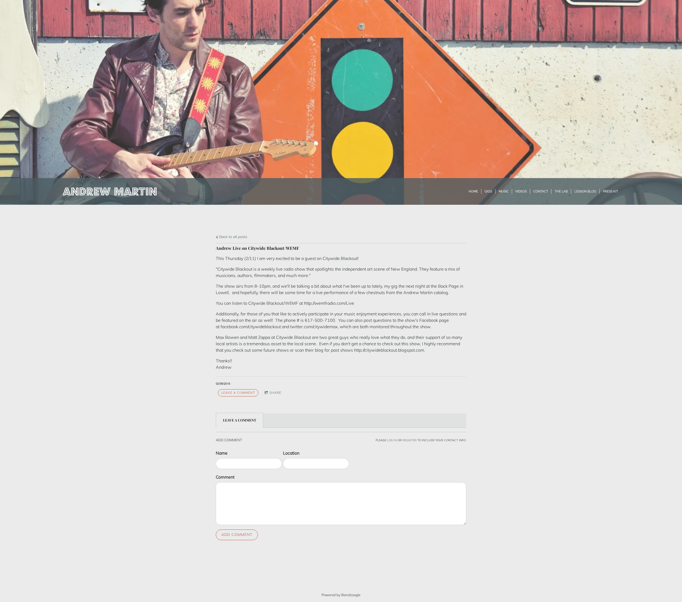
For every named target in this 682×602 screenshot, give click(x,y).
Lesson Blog (585, 191)
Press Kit (610, 191)
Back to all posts (232, 236)
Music (504, 191)
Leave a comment (238, 393)
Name (222, 453)
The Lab (561, 191)
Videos (521, 191)
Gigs (488, 191)
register (410, 440)
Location (291, 453)
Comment (225, 477)
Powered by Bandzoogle (341, 595)
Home (473, 191)
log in (392, 440)
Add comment (236, 534)
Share (275, 393)
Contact (540, 191)
